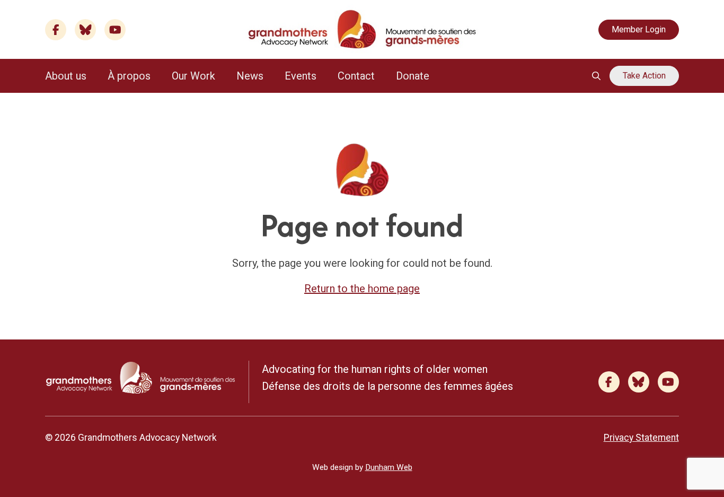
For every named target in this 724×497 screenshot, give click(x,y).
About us (65, 75)
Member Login (639, 29)
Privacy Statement (641, 437)
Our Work (193, 75)
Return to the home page (362, 288)
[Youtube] (115, 29)
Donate (412, 75)
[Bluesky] (85, 29)
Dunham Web (388, 467)
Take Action (644, 76)
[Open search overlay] (596, 76)
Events (300, 75)
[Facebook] (55, 29)
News (249, 75)
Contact (356, 75)
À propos (129, 75)
